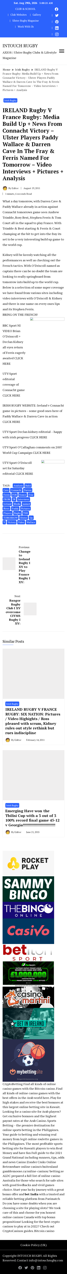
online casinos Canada (18, 1217)
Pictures (25, 508)
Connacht (16, 490)
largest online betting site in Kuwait (34, 1107)
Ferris (6, 494)
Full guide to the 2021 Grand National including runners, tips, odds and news (33, 1157)
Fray (31, 494)
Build (28, 485)
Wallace (31, 522)
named (26, 503)
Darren (27, 490)
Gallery (37, 14)
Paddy (15, 508)
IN (14, 499)
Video (21, 522)
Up (31, 517)
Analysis (18, 485)
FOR (14, 494)
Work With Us (26, 26)
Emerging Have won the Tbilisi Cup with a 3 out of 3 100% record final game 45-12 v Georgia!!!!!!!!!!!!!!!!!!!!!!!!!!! (32, 817)
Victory (12, 522)
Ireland (7, 503)
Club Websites (18, 14)
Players (7, 513)
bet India (31, 1194)
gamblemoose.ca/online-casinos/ (26, 1171)
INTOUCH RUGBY (20, 45)
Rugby (17, 513)
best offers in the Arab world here (26, 1098)
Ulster (23, 517)
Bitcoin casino (45, 1088)
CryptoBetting (13, 1084)
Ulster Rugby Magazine (25, 20)
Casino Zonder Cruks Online (36, 1162)
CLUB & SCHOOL (25, 9)
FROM (6, 499)
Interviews (23, 499)
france (22, 494)
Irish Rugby (10, 100)
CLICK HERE (11, 395)
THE (25, 513)
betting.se (57, 1171)
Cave (6, 490)
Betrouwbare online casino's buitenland (30, 1167)
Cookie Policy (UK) (33, 1245)
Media (17, 503)
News (6, 508)
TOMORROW (10, 517)
